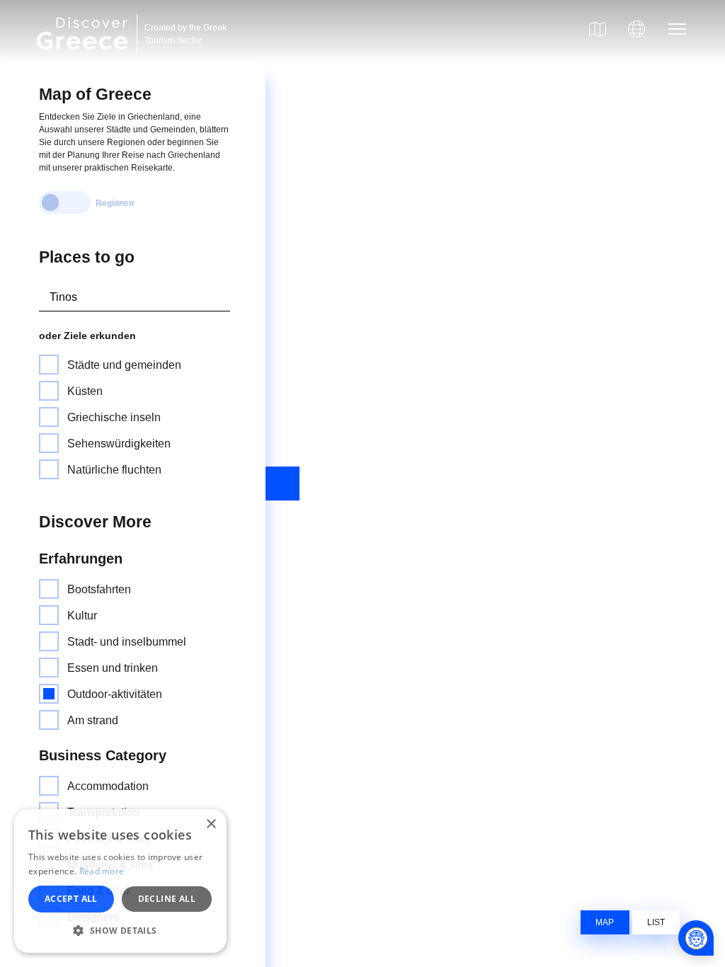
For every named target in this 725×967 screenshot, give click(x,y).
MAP (604, 922)
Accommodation (108, 786)
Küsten (85, 391)
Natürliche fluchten (114, 470)
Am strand (92, 720)
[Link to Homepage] (84, 58)
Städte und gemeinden (124, 365)
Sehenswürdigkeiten (119, 443)
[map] (597, 29)
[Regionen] (65, 202)
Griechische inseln (114, 417)
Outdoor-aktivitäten (114, 694)
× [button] (210, 824)
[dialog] (120, 881)
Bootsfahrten (99, 589)
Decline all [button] (166, 899)
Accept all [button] (71, 899)
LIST (656, 922)
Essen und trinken (112, 668)
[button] (120, 930)
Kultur (82, 616)
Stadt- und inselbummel (126, 642)
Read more (102, 871)
